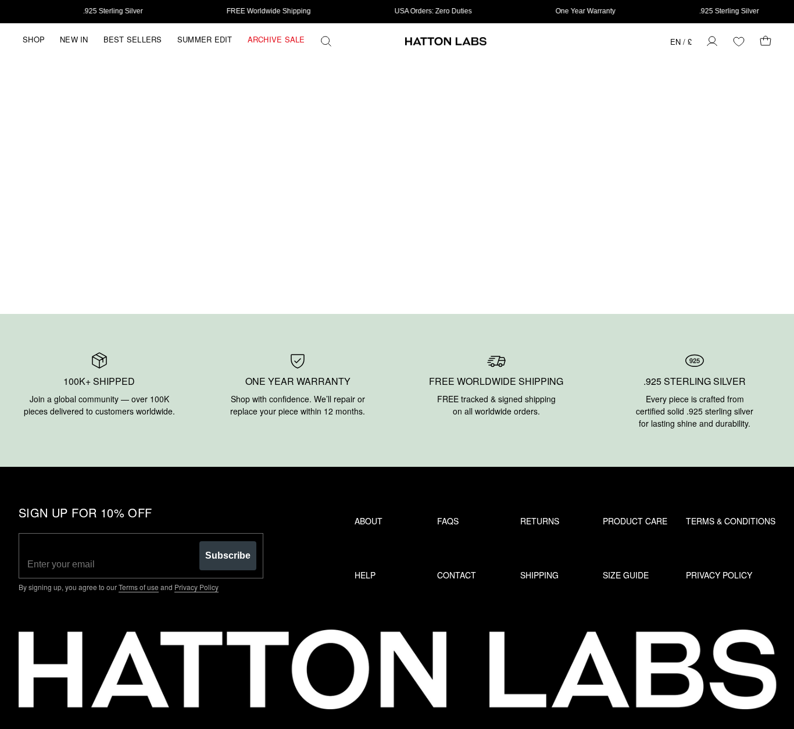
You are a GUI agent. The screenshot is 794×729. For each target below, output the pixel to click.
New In (74, 39)
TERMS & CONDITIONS (730, 521)
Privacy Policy (196, 587)
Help (365, 575)
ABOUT (368, 521)
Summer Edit (205, 39)
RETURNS (539, 521)
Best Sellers (132, 39)
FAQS (448, 521)
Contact (456, 575)
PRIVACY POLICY (719, 575)
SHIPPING (539, 575)
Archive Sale (276, 39)
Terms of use (139, 587)
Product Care (635, 521)
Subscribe (228, 555)
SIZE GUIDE (626, 575)
